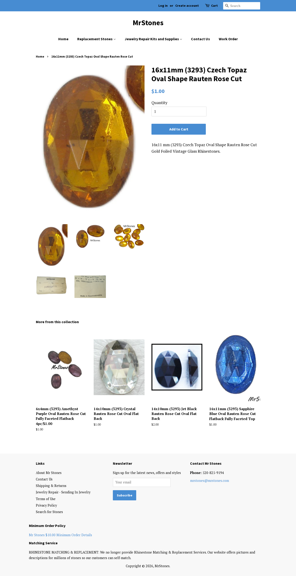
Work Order (228, 39)
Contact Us (200, 39)
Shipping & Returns (51, 485)
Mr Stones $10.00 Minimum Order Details (60, 535)
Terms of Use (46, 499)
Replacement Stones (95, 39)
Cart (214, 5)
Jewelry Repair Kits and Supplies (152, 39)
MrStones (148, 22)
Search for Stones (49, 512)
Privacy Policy (46, 505)
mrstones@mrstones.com (209, 480)
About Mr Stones (49, 473)
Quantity (159, 102)
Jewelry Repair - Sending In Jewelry (63, 492)
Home (63, 39)
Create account (187, 5)
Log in (163, 5)
